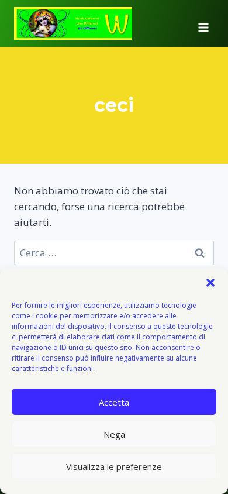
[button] (210, 283)
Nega (114, 434)
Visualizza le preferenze (114, 466)
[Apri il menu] (203, 23)
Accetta (114, 402)
